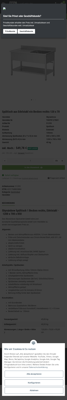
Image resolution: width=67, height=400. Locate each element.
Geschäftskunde (26, 31)
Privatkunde (10, 31)
